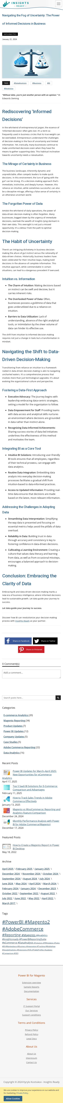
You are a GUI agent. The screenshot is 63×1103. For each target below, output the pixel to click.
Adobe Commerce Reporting (20, 747)
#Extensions (22, 950)
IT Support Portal (31, 1006)
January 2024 (28, 888)
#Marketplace (11, 946)
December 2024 (11, 873)
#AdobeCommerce (22, 929)
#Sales (57, 943)
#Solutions (38, 943)
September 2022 (29, 893)
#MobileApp (50, 946)
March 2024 (50, 883)
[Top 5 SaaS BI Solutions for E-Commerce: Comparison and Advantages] (7, 787)
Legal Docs (31, 1038)
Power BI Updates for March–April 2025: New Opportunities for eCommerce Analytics (29, 775)
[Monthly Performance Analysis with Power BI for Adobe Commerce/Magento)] (7, 822)
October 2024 (51, 873)
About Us (31, 1053)
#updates (48, 950)
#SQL (29, 950)
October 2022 (10, 893)
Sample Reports (31, 987)
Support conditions (31, 1015)
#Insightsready (10, 939)
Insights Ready (22, 620)
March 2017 (9, 903)
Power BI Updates (14, 731)
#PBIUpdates (48, 943)
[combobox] (31, 697)
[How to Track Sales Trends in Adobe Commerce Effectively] (7, 799)
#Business (36, 83)
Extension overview (31, 982)
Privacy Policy (31, 1030)
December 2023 (47, 888)
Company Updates (14, 736)
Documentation (31, 991)
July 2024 (45, 878)
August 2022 (48, 893)
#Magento (29, 935)
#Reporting (12, 934)
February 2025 (24, 868)
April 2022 (48, 898)
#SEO (16, 953)
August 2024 (30, 878)
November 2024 (31, 873)
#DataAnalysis (20, 83)
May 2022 (34, 898)
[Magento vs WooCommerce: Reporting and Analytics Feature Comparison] (7, 810)
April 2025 (8, 868)
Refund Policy (31, 1034)
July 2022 (7, 898)
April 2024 (35, 883)
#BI (48, 83)
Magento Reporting (15, 720)
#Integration (31, 946)
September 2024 (11, 878)
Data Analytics (10, 34)
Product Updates (13, 726)
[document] (32, 1095)
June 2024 (8, 883)
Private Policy (22, 1093)
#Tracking (41, 946)
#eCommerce (10, 942)
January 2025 (42, 868)
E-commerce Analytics (16, 715)
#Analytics (8, 88)
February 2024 (10, 888)
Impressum (31, 1058)
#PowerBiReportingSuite (32, 939)
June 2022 (20, 898)
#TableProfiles (38, 950)
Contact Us (31, 1062)
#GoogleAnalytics (9, 950)
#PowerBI (13, 922)
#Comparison (8, 953)
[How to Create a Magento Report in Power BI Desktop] (7, 846)
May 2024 (21, 883)
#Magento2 (37, 922)
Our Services (31, 1010)
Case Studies (11, 742)
